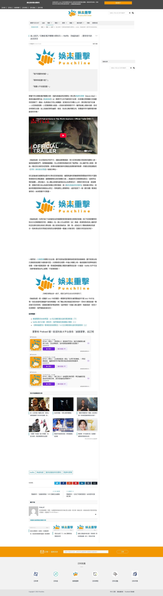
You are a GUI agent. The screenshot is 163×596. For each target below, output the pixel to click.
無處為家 (47, 99)
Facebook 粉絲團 (129, 591)
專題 (71, 23)
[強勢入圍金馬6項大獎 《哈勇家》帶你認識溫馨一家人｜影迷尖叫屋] (87, 527)
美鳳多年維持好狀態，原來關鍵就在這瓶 (63, 435)
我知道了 (118, 3)
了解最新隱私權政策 (75, 4)
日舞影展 (40, 259)
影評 (94, 43)
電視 (56, 23)
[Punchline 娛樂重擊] (80, 13)
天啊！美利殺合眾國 (38, 169)
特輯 (88, 23)
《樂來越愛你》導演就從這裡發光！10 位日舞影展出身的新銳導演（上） (60, 325)
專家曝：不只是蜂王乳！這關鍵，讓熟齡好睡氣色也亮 (87, 435)
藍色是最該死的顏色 (73, 185)
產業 (63, 23)
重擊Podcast (34, 23)
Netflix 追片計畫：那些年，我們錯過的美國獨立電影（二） (55, 322)
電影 (48, 23)
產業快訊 (95, 23)
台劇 (43, 23)
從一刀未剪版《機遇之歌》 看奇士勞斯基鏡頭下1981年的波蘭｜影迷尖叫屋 (39, 414)
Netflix (32, 472)
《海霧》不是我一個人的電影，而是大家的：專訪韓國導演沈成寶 (39, 435)
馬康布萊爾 (79, 96)
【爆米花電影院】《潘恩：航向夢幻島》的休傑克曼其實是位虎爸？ (87, 414)
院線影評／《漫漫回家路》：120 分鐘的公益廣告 (45, 494)
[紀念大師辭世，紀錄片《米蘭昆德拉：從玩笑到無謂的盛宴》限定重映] (39, 526)
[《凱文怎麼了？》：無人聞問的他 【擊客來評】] (63, 527)
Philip (32, 43)
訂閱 (122, 551)
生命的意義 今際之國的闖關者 (62, 413)
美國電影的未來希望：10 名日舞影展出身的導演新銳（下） (55, 319)
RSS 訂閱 (112, 591)
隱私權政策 (120, 591)
